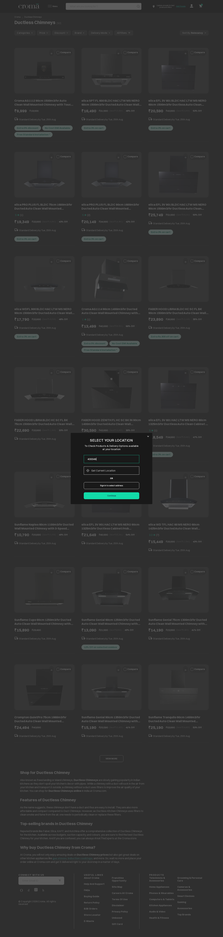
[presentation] (111, 459)
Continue (111, 495)
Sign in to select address (111, 485)
